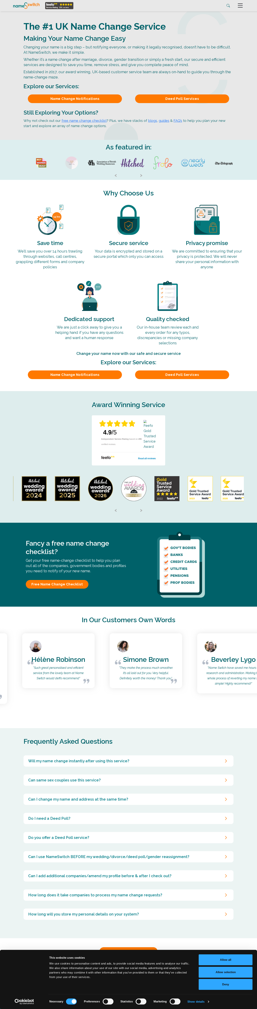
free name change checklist (84, 121)
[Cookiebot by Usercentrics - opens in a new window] (24, 1001)
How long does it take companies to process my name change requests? (95, 895)
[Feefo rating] (59, 5)
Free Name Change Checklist (57, 584)
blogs (152, 121)
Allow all (225, 959)
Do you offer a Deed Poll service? (58, 837)
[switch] (108, 1001)
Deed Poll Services (182, 99)
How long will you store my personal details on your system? (83, 914)
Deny (225, 984)
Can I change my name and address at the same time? (78, 799)
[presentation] (116, 174)
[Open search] (228, 6)
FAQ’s (177, 121)
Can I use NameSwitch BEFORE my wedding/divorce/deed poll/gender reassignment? (108, 856)
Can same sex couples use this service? (64, 780)
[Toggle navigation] (240, 5)
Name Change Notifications (75, 99)
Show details (196, 1001)
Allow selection (226, 972)
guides (164, 121)
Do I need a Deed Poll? (49, 818)
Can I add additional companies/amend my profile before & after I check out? (99, 876)
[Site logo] (26, 6)
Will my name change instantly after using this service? (78, 761)
